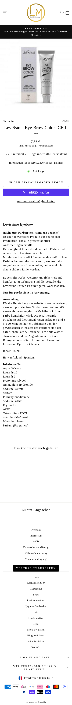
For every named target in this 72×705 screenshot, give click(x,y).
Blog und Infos (36, 635)
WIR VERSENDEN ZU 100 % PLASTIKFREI (35, 668)
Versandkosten (45, 145)
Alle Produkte (36, 641)
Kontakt (36, 529)
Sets (36, 611)
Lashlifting (36, 588)
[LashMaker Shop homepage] (36, 12)
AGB (36, 541)
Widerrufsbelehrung (35, 552)
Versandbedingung (36, 558)
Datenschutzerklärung (36, 547)
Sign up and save (35, 657)
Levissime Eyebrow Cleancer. (22, 344)
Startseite (8, 120)
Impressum (36, 535)
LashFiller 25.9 (36, 582)
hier (60, 162)
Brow (36, 594)
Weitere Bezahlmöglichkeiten (36, 201)
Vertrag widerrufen (36, 568)
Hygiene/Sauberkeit (36, 606)
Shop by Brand (36, 629)
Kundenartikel (36, 617)
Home (36, 576)
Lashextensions (36, 600)
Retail (36, 623)
